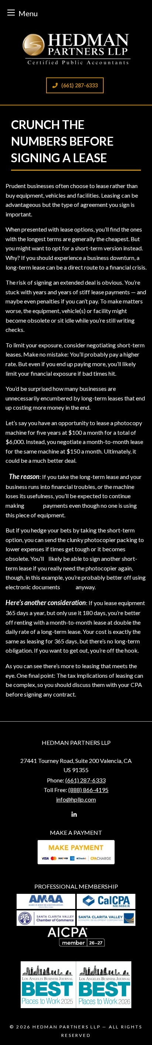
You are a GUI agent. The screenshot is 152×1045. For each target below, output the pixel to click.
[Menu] (11, 12)
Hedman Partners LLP (66, 1027)
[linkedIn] (74, 814)
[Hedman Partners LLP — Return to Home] (76, 48)
